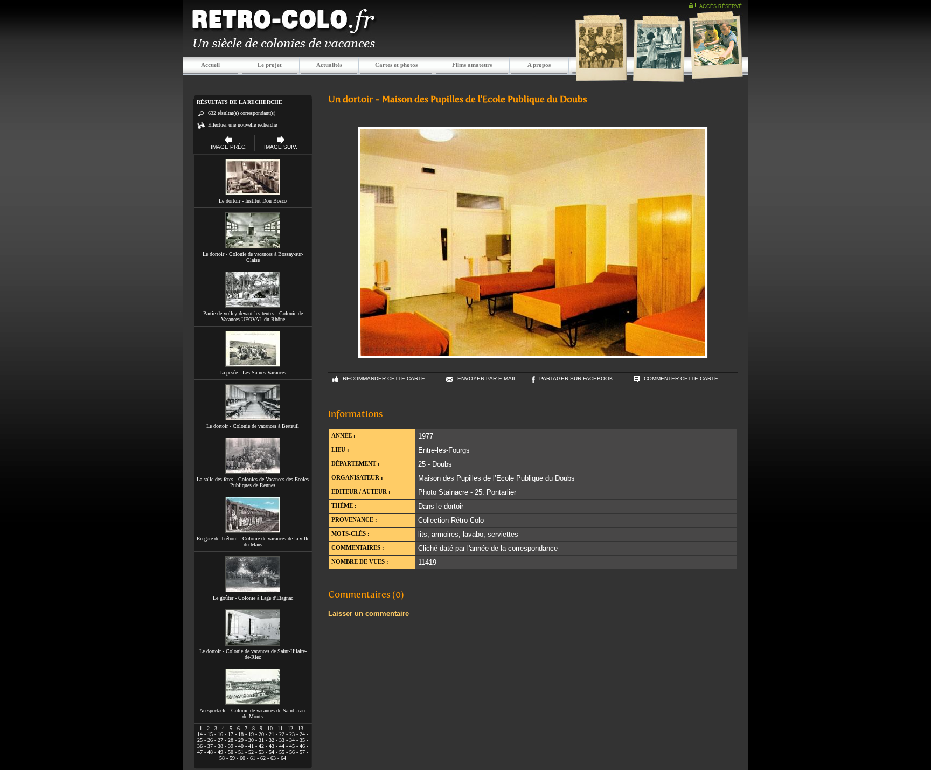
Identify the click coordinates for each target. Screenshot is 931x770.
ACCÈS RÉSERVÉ (720, 6)
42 (261, 746)
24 (302, 734)
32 (271, 740)
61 (252, 758)
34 (292, 740)
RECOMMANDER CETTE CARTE (384, 378)
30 (251, 740)
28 (230, 740)
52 (251, 752)
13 (300, 728)
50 (230, 752)
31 (261, 740)
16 (220, 734)
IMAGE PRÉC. (229, 147)
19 (251, 734)
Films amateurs (472, 64)
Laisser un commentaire (368, 613)
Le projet (270, 64)
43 (271, 746)
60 (242, 758)
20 (261, 734)
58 (222, 758)
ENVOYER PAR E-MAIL (487, 378)
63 (273, 758)
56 (292, 752)
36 (200, 746)
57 (302, 752)
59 (232, 758)
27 (220, 740)
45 (292, 746)
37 (210, 746)
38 (220, 746)
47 (200, 752)
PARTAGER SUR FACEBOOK (576, 378)
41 (251, 746)
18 (241, 734)
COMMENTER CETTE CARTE (681, 378)
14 (200, 734)
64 (283, 758)
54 (271, 752)
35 (302, 740)
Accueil (210, 64)
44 (281, 746)
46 (302, 746)
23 (292, 734)
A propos (539, 64)
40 (241, 746)
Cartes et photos (396, 64)
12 (290, 728)
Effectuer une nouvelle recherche (242, 125)
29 (241, 740)
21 (271, 734)
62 (263, 758)
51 (241, 752)
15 (210, 734)
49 (220, 752)
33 (281, 740)
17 (230, 734)
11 (280, 728)
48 (210, 752)
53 (261, 752)
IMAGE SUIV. (280, 147)
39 (230, 746)
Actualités (329, 64)
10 (270, 728)
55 (281, 752)
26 (210, 740)
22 (281, 734)
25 (200, 740)
